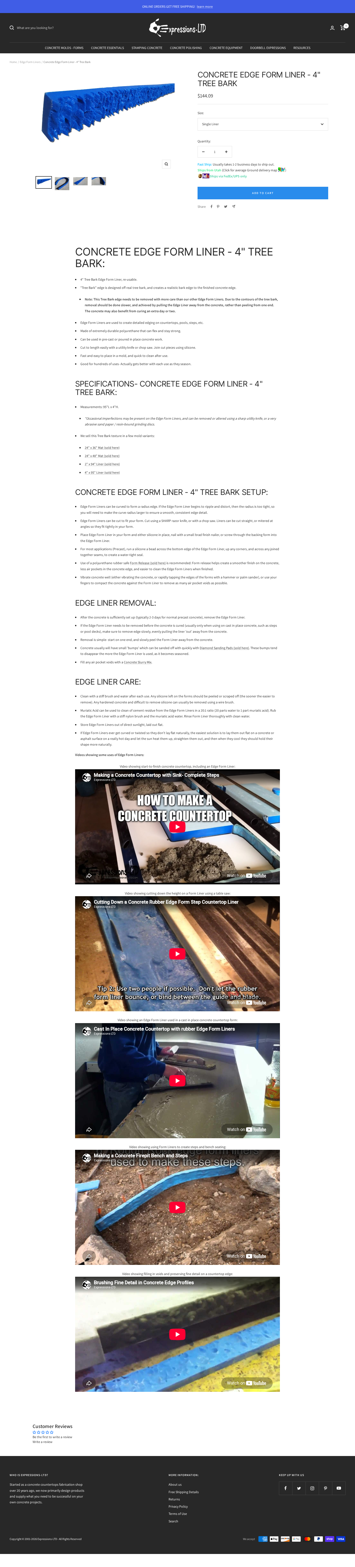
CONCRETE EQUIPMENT (226, 48)
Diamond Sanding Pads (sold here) (224, 648)
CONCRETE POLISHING (186, 48)
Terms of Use (178, 1514)
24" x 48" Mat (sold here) (102, 456)
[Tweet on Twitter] (226, 206)
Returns (174, 1499)
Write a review (42, 1442)
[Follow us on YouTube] (338, 1488)
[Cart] (342, 27)
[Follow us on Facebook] (285, 1488)
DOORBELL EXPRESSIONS (268, 48)
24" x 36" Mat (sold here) (102, 447)
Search (173, 1521)
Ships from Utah (209, 170)
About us (175, 1484)
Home (13, 62)
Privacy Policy (178, 1506)
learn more (205, 6)
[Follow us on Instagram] (312, 1488)
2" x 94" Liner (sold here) (102, 464)
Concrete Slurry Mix (137, 662)
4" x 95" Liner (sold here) (102, 472)
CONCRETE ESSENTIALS (107, 48)
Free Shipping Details (184, 1492)
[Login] (332, 28)
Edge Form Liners (30, 62)
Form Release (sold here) (148, 563)
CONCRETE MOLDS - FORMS (64, 48)
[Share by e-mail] (233, 206)
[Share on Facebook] (212, 206)
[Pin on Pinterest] (218, 206)
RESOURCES (301, 48)
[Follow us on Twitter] (298, 1488)
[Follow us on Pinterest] (325, 1488)
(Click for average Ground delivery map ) (253, 170)
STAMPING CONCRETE (147, 48)
